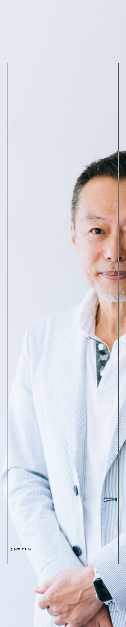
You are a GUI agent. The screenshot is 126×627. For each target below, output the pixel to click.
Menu (63, 21)
